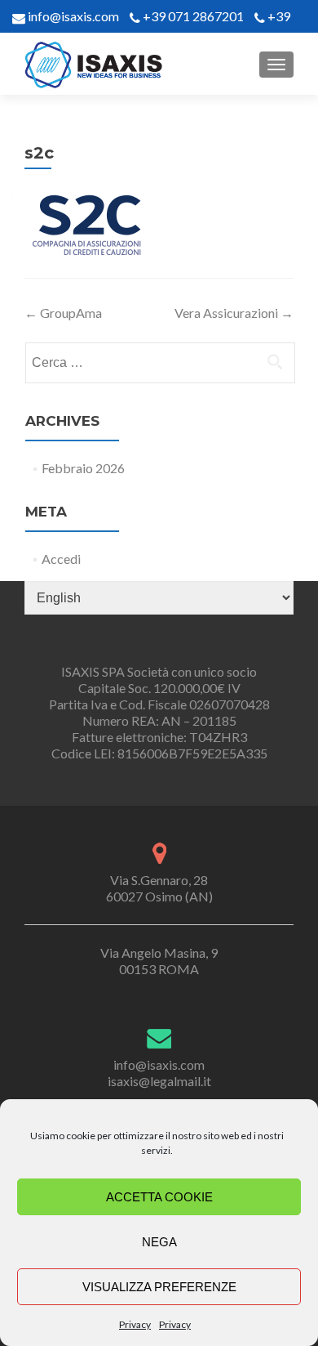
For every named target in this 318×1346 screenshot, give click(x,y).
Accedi (61, 558)
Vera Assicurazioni (234, 312)
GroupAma (63, 312)
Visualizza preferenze (159, 1287)
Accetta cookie (159, 1197)
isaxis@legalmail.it (159, 1081)
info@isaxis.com (72, 16)
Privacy (135, 1324)
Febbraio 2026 (83, 468)
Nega (159, 1242)
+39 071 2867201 (193, 16)
